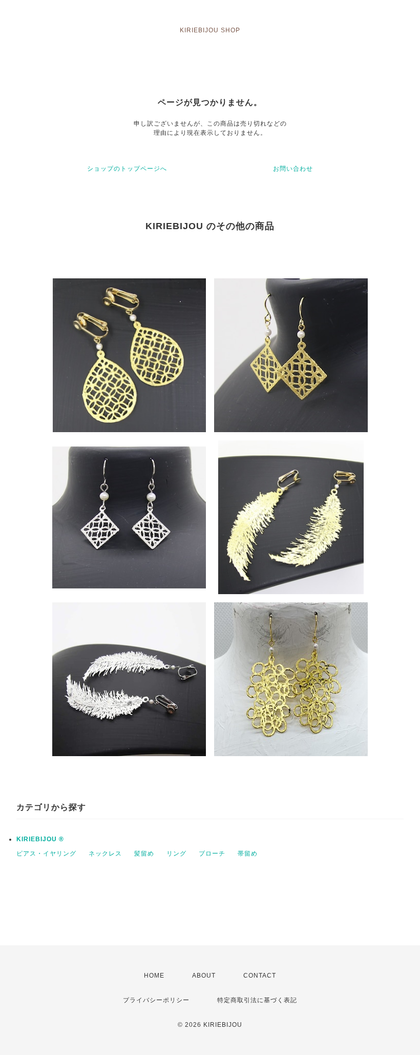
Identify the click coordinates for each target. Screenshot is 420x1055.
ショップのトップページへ (127, 168)
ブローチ (212, 853)
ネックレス (105, 853)
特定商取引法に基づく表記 (257, 1000)
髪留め (144, 853)
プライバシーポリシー (156, 1000)
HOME (154, 975)
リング (176, 853)
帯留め (248, 853)
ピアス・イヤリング (46, 853)
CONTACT (259, 975)
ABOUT (204, 975)
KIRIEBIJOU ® (40, 839)
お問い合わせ (293, 168)
